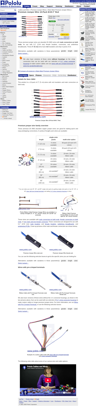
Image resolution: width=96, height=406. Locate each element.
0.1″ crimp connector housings (66, 300)
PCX (54, 18)
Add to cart (64, 34)
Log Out (83, 1)
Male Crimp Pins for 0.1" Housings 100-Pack (90, 50)
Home (20, 401)
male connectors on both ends (49, 219)
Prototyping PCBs (90, 105)
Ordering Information (43, 401)
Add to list (66, 37)
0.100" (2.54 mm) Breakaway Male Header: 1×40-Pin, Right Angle (90, 19)
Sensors (4, 69)
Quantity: (51, 34)
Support (35, 401)
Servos (4, 88)
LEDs (3, 59)
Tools (3, 93)
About (74, 401)
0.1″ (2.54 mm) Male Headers (89, 96)
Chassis (4, 79)
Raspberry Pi (5, 66)
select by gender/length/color (32, 66)
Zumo (3, 41)
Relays (4, 67)
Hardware (4, 81)
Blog (30, 401)
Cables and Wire (23, 10)
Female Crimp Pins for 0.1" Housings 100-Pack (89, 44)
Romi (3, 39)
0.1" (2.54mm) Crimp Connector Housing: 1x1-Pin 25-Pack (90, 32)
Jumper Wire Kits (90, 109)
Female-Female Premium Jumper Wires (90, 73)
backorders (52, 36)
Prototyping (5, 64)
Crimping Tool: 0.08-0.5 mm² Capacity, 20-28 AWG (89, 59)
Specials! (3, 30)
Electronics (4, 46)
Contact (21, 402)
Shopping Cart (90, 1)
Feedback (4, 13)
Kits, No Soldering (7, 45)
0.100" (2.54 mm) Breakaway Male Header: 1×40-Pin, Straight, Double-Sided (90, 26)
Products (3, 26)
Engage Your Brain (7, 113)
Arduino (4, 48)
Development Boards (8, 55)
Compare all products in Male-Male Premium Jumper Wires (39, 71)
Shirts (2, 99)
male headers (35, 224)
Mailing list (5, 109)
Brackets (4, 78)
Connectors (5, 53)
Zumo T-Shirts (6, 102)
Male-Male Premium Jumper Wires (59, 10)
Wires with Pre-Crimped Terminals (90, 82)
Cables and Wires (7, 50)
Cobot (4, 38)
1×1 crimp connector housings (59, 191)
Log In (72, 1)
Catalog (26, 6)
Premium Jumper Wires (38, 10)
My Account (77, 1)
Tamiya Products (7, 92)
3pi (3, 34)
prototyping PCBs (24, 226)
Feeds (37, 399)
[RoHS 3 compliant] (52, 21)
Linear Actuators (6, 83)
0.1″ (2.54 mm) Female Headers (89, 100)
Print (22, 399)
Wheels (4, 97)
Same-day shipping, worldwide (87, 4)
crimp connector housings (49, 356)
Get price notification (63, 38)
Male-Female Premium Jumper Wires (90, 78)
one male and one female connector (36, 222)
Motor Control (6, 60)
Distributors (58, 401)
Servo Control (6, 71)
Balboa (4, 36)
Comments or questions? (7, 16)
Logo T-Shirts (6, 104)
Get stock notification (63, 19)
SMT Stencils (6, 23)
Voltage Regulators (7, 72)
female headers (50, 224)
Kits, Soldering (6, 43)
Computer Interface (7, 52)
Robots (2, 33)
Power (4, 62)
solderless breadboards (66, 224)
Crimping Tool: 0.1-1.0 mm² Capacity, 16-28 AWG (90, 54)
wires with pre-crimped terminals (62, 63)
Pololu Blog (5, 111)
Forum (25, 401)
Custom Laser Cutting (8, 21)
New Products (4, 28)
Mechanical (4, 74)
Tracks (4, 95)
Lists (52, 401)
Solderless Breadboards (88, 91)
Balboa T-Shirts (6, 100)
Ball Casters (5, 76)
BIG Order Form (66, 401)
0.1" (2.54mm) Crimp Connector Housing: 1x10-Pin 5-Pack (90, 38)
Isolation (4, 57)
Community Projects (7, 115)
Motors (4, 85)
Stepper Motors (6, 90)
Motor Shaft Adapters (8, 86)
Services (3, 19)
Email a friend (30, 399)
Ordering (59, 6)
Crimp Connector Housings (89, 86)
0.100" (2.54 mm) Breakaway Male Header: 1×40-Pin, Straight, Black (90, 13)
